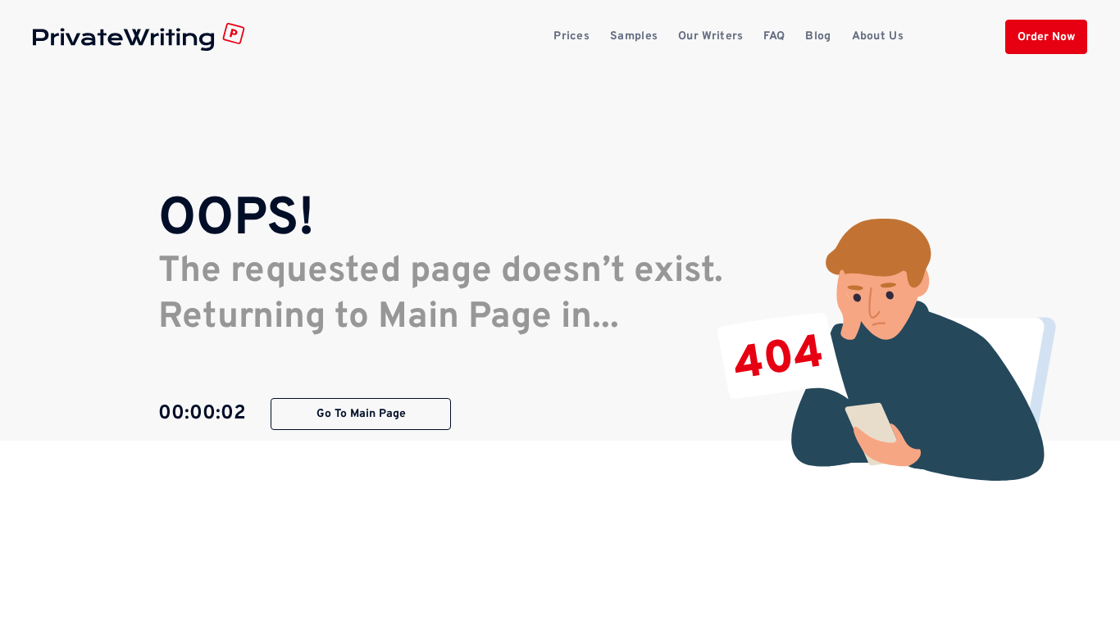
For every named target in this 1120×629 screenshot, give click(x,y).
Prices (571, 36)
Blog (818, 36)
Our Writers (710, 36)
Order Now (1046, 37)
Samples (634, 36)
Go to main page (361, 414)
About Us (878, 36)
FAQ (774, 36)
